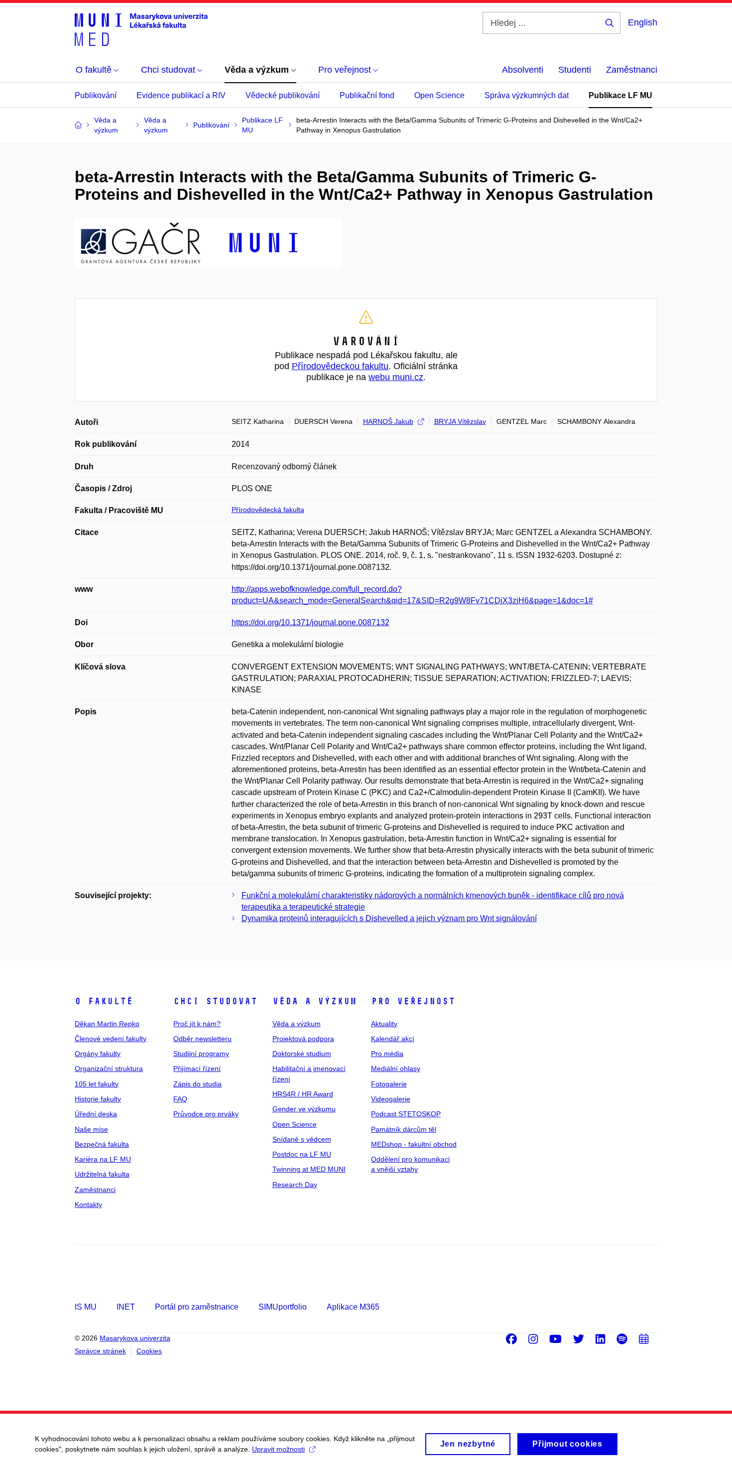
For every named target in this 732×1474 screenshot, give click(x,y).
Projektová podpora (303, 1039)
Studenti (574, 70)
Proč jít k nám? (197, 1024)
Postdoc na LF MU (301, 1154)
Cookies (149, 1351)
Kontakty (88, 1204)
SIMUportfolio (282, 1307)
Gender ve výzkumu (304, 1109)
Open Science (439, 95)
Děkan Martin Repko (107, 1024)
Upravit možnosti (278, 1449)
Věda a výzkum (314, 1001)
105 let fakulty (97, 1084)
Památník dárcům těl (403, 1129)
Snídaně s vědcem (301, 1139)
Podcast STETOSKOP (406, 1114)
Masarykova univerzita (135, 1338)
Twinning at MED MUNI (309, 1169)
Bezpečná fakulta (102, 1144)
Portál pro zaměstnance (197, 1307)
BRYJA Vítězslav (460, 421)
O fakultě (104, 1001)
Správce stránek (100, 1351)
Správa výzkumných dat (527, 95)
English (642, 22)
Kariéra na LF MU (103, 1159)
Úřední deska (96, 1114)
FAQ (180, 1099)
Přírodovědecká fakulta (268, 510)
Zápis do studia (197, 1084)
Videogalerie (390, 1099)
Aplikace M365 (353, 1307)
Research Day (294, 1185)
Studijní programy (201, 1054)
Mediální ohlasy (395, 1068)
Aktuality (384, 1024)
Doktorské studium (301, 1054)
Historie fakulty (98, 1099)
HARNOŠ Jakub (388, 421)
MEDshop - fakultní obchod (414, 1144)
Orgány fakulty (98, 1054)
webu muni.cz (395, 377)
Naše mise (91, 1129)
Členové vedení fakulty (110, 1039)
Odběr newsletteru (202, 1039)
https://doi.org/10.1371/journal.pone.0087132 (310, 622)
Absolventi (522, 70)
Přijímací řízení (197, 1068)
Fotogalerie (389, 1084)
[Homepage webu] (141, 29)
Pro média (387, 1054)
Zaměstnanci (631, 70)
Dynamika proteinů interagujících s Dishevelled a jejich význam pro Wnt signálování (389, 918)
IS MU (86, 1307)
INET (126, 1307)
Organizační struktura (109, 1068)
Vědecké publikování (282, 95)
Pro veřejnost (413, 1001)
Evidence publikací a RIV (181, 95)
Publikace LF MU (620, 95)
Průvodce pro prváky (206, 1114)
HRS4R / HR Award (302, 1094)
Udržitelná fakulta (102, 1174)
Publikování (96, 95)
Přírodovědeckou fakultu (340, 366)
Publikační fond (367, 95)
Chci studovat (215, 1001)
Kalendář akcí (392, 1039)
